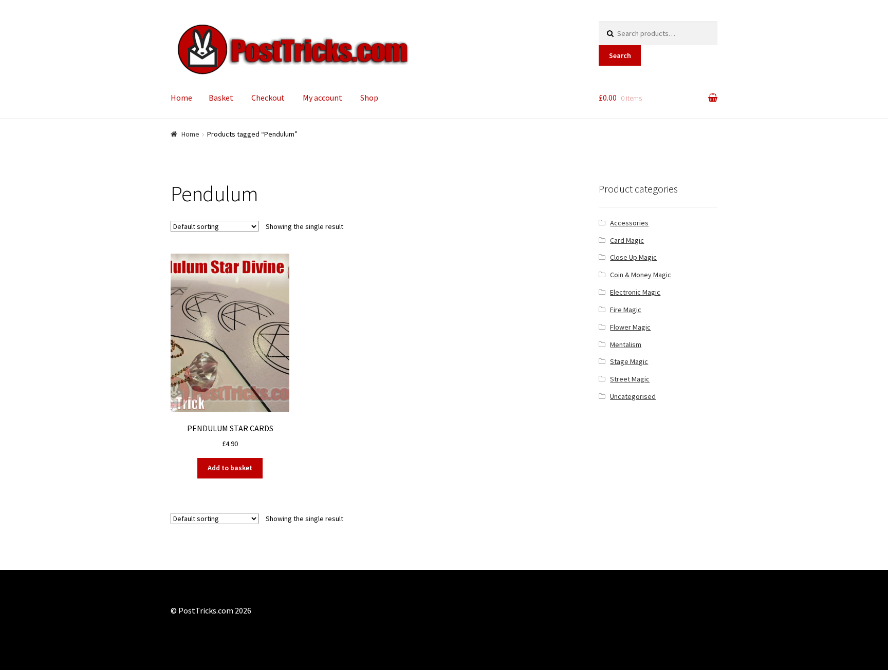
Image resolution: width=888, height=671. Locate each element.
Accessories (629, 222)
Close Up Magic (633, 257)
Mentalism (625, 344)
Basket (221, 97)
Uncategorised (633, 396)
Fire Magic (625, 309)
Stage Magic (629, 361)
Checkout (268, 97)
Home (181, 97)
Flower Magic (630, 327)
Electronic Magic (635, 292)
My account (322, 97)
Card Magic (627, 240)
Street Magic (630, 379)
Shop (369, 97)
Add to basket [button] (230, 467)
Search (620, 55)
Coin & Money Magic (640, 274)
